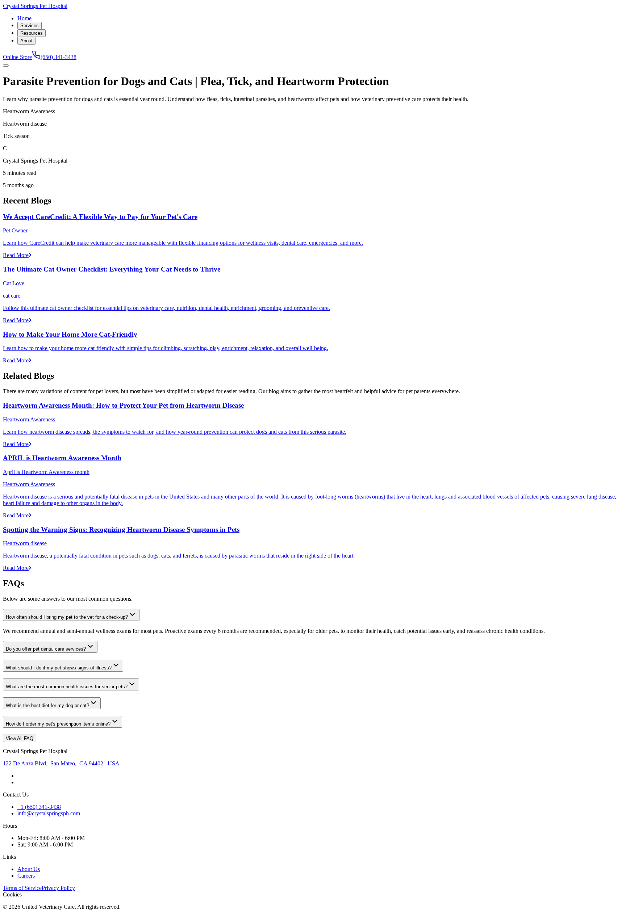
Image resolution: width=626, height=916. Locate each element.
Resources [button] (31, 33)
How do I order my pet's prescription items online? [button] (58, 724)
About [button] (26, 40)
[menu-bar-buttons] (6, 65)
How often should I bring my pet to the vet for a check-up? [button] (67, 617)
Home (24, 18)
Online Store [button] (17, 57)
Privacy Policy (58, 888)
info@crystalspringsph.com (48, 813)
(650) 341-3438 (58, 57)
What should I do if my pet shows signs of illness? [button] (59, 668)
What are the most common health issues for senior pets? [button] (67, 686)
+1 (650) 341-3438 (39, 807)
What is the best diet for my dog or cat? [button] (47, 705)
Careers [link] (26, 876)
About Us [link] (28, 869)
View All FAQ (19, 738)
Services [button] (29, 25)
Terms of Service (22, 888)
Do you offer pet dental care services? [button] (46, 649)
